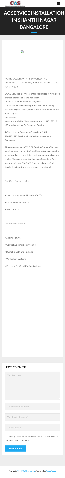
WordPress (51, 471)
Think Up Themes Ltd (26, 471)
